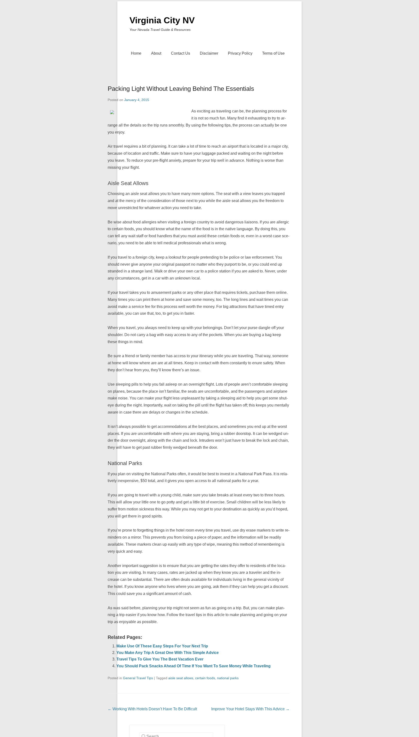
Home (136, 53)
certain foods (205, 678)
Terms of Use (273, 53)
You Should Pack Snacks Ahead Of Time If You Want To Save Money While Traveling (193, 666)
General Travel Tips (138, 678)
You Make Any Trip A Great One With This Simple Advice (167, 653)
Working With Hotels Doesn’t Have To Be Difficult (152, 709)
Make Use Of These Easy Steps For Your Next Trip (162, 646)
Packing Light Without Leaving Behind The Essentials (181, 88)
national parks (228, 678)
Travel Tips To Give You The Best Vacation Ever (159, 659)
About (156, 53)
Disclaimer (209, 53)
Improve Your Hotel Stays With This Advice (250, 709)
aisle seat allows (180, 678)
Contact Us (180, 53)
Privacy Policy (240, 53)
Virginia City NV (162, 20)
